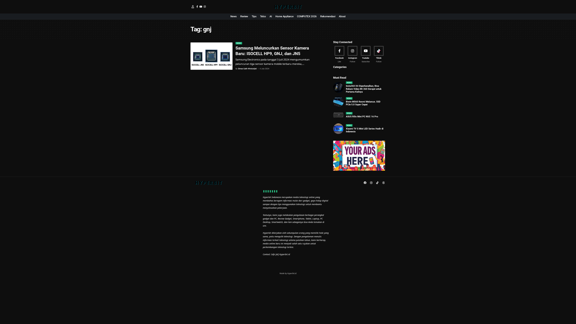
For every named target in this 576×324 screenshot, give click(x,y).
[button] (383, 6)
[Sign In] (192, 6)
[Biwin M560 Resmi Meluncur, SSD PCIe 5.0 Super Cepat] (338, 101)
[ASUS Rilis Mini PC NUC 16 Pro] (338, 115)
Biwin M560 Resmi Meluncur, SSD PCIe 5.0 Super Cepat (363, 103)
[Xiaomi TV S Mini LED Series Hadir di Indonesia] (338, 128)
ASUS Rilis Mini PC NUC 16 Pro (362, 116)
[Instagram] (205, 6)
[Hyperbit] (288, 6)
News (239, 43)
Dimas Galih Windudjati (247, 69)
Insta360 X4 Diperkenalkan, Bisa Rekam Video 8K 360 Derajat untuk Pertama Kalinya (363, 89)
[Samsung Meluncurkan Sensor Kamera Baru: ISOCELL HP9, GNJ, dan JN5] (211, 56)
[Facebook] (197, 6)
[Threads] (383, 182)
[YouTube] (201, 6)
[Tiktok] (379, 54)
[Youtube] (365, 54)
